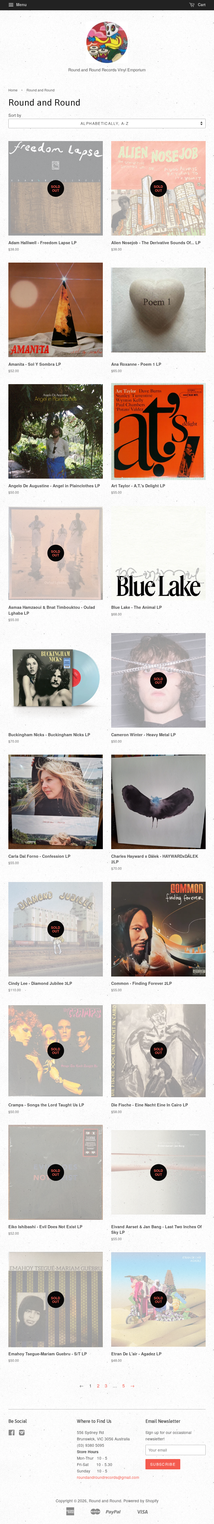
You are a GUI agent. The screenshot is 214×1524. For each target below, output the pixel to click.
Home (13, 90)
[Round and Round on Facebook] (11, 1433)
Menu (21, 4)
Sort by (14, 115)
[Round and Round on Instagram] (22, 1433)
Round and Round (105, 1500)
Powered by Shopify (141, 1500)
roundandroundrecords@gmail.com (108, 1477)
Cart (201, 4)
